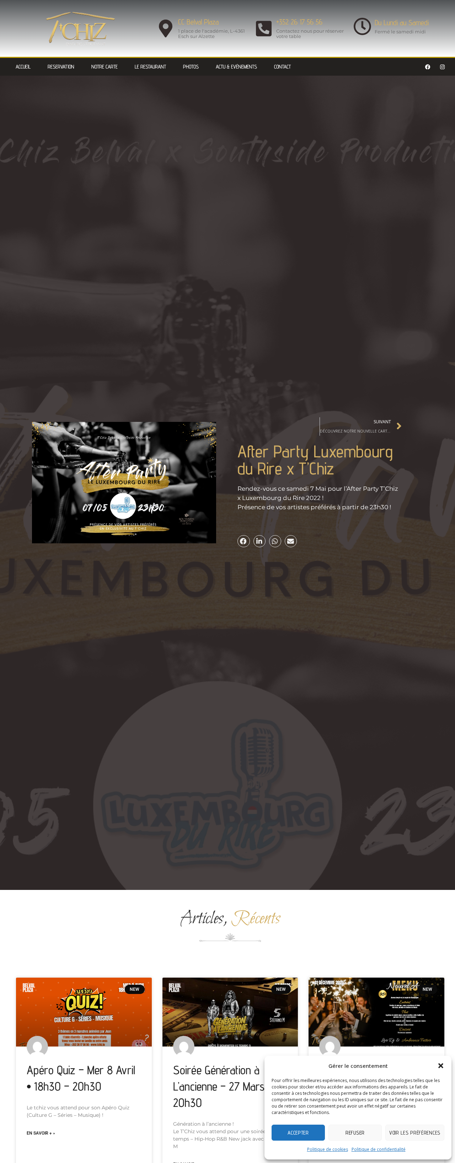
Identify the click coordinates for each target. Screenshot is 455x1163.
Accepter (298, 1133)
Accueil (23, 67)
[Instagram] (442, 66)
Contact (282, 67)
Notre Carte (104, 67)
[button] (440, 1065)
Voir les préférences (414, 1133)
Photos (191, 67)
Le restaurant (150, 67)
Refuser (355, 1133)
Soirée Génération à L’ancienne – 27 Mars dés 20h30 (228, 1086)
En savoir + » (41, 1133)
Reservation (61, 67)
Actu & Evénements (236, 67)
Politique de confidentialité (379, 1149)
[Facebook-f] (428, 66)
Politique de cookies (327, 1149)
